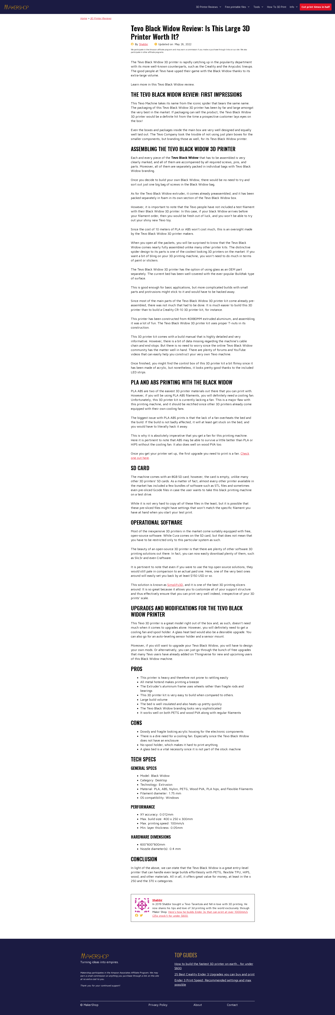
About (197, 1005)
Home (83, 18)
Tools (256, 6)
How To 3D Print (276, 6)
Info (292, 6)
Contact (232, 1005)
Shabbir (143, 44)
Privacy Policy (158, 1005)
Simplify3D (175, 585)
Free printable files (235, 6)
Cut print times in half (316, 6)
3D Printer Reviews (207, 6)
